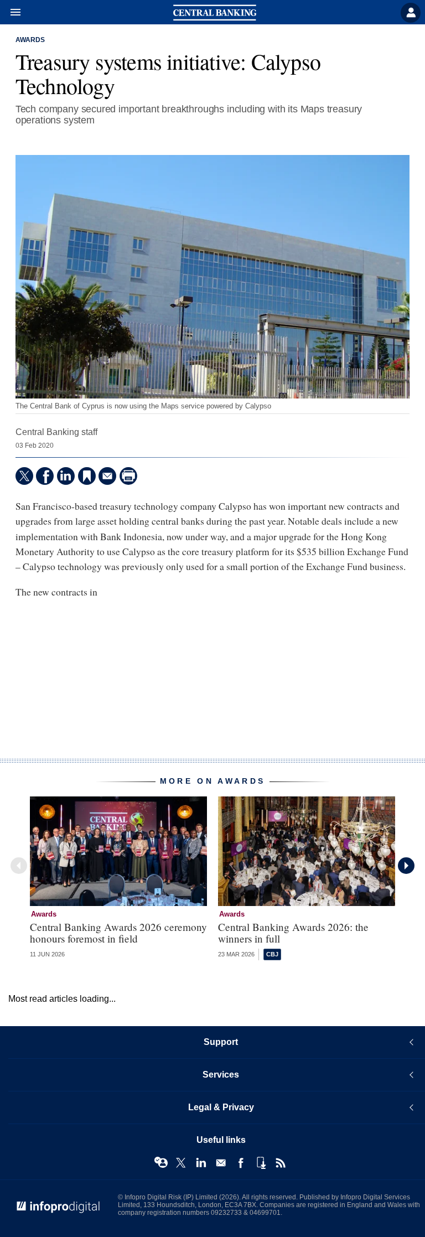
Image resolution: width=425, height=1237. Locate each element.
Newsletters (220, 1162)
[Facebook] (45, 476)
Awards (30, 40)
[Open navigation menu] (10, 12)
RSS (280, 1162)
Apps (260, 1162)
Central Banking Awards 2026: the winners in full (293, 932)
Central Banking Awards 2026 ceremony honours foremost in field (118, 932)
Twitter (181, 1162)
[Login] (411, 13)
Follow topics (161, 1162)
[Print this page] (128, 476)
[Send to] (107, 476)
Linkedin (201, 1162)
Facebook (240, 1162)
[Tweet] (24, 476)
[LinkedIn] (66, 476)
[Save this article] (87, 476)
